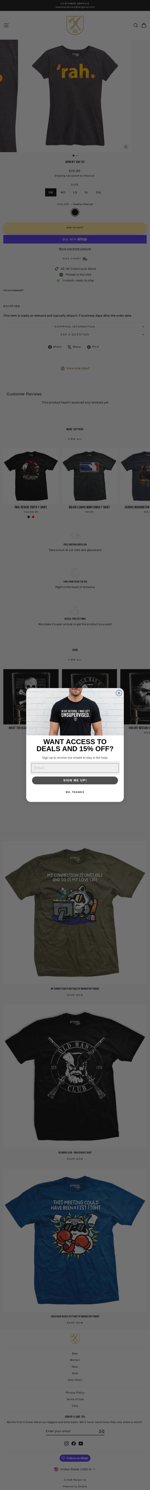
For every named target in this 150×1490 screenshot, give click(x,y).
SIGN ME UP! (75, 780)
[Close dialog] (119, 693)
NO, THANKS (75, 792)
